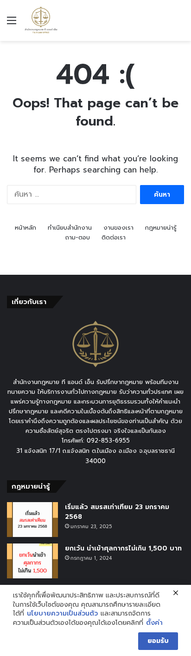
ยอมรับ (158, 641)
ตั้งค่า (154, 623)
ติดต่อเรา (114, 237)
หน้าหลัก (25, 227)
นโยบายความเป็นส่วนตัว (62, 613)
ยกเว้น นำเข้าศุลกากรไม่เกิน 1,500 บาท (123, 548)
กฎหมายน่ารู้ (161, 227)
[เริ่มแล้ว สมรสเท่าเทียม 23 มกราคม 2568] (32, 519)
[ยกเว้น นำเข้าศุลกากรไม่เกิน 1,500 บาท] (32, 560)
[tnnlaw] (40, 20)
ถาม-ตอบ (77, 237)
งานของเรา (118, 227)
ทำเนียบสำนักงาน (70, 227)
